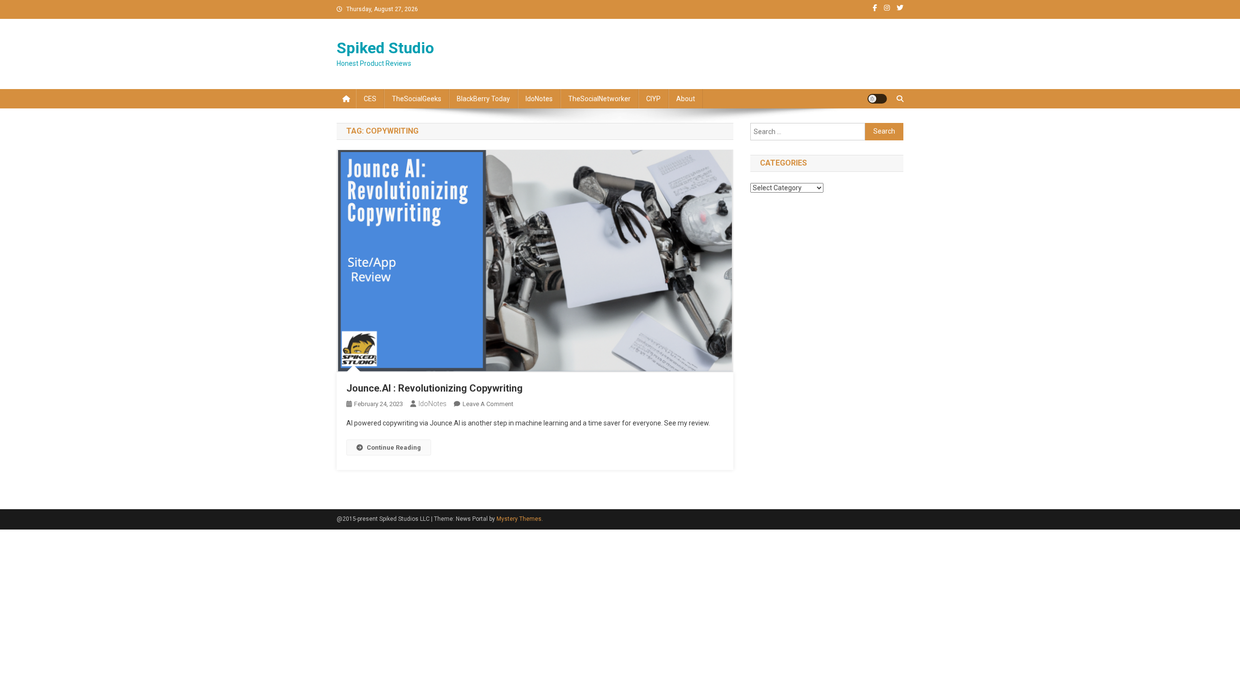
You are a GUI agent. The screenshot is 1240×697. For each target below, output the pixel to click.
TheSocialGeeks (416, 99)
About (685, 99)
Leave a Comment (488, 404)
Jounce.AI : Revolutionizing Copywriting (434, 388)
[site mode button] (877, 99)
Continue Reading (394, 447)
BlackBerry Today (483, 99)
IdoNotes (539, 99)
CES (370, 99)
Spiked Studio (385, 48)
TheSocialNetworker (599, 99)
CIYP (653, 99)
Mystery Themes (519, 518)
